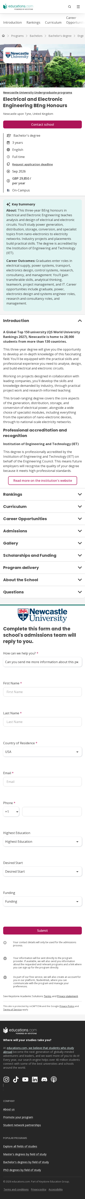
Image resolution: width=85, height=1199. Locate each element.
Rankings (33, 22)
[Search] (69, 6)
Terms (47, 996)
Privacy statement (67, 996)
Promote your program (18, 1117)
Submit (42, 930)
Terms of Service (12, 1009)
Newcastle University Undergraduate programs (37, 93)
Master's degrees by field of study (24, 1154)
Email (8, 773)
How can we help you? (20, 653)
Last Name (12, 713)
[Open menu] (78, 6)
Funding (9, 893)
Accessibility (56, 1189)
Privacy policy (38, 1189)
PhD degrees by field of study (22, 1170)
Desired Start (13, 863)
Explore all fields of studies (20, 1146)
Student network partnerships (22, 1125)
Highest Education (16, 833)
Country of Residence (20, 743)
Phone (9, 803)
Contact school (42, 124)
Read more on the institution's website (42, 480)
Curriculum (53, 22)
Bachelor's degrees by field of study (26, 1162)
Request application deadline (32, 164)
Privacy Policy (67, 1006)
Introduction (12, 22)
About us (9, 1109)
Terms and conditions (16, 1189)
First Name (12, 683)
